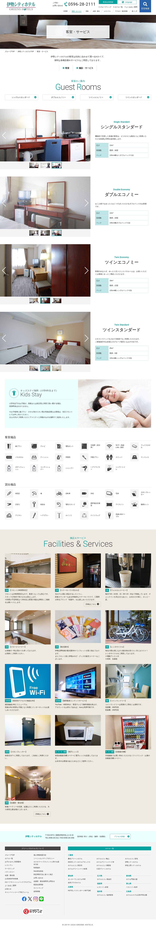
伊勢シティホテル (131, 862)
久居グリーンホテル (104, 869)
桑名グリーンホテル (75, 859)
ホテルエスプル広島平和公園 (136, 895)
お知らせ (8, 889)
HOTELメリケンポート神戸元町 (79, 890)
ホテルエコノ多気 (131, 859)
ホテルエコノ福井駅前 (105, 895)
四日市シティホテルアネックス (79, 862)
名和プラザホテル (74, 883)
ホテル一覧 (9, 858)
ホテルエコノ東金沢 (104, 879)
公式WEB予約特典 (11, 879)
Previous (3, 342)
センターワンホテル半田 (77, 879)
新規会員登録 (38, 884)
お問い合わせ (38, 878)
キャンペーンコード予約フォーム (17, 892)
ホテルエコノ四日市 (75, 865)
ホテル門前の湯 (131, 879)
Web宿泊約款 (38, 871)
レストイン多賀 (102, 887)
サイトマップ (38, 888)
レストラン (9, 865)
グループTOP (10, 51)
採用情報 (37, 891)
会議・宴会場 (10, 875)
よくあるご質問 (10, 885)
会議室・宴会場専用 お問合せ (44, 881)
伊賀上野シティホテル (133, 865)
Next (87, 342)
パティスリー (10, 872)
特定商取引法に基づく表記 (43, 874)
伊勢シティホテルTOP (26, 51)
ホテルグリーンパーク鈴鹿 (77, 869)
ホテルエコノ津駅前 (104, 865)
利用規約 (37, 868)
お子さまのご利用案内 (13, 862)
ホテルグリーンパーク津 (105, 862)
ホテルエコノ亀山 (103, 859)
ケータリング (10, 868)
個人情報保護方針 (40, 855)
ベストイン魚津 (131, 887)
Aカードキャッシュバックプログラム (18, 882)
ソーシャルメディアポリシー (44, 858)
